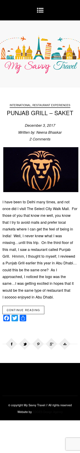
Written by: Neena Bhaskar (40, 132)
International (20, 105)
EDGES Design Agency (48, 412)
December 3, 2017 (40, 125)
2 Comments (40, 138)
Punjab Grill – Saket (40, 113)
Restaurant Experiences (51, 105)
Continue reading (23, 310)
